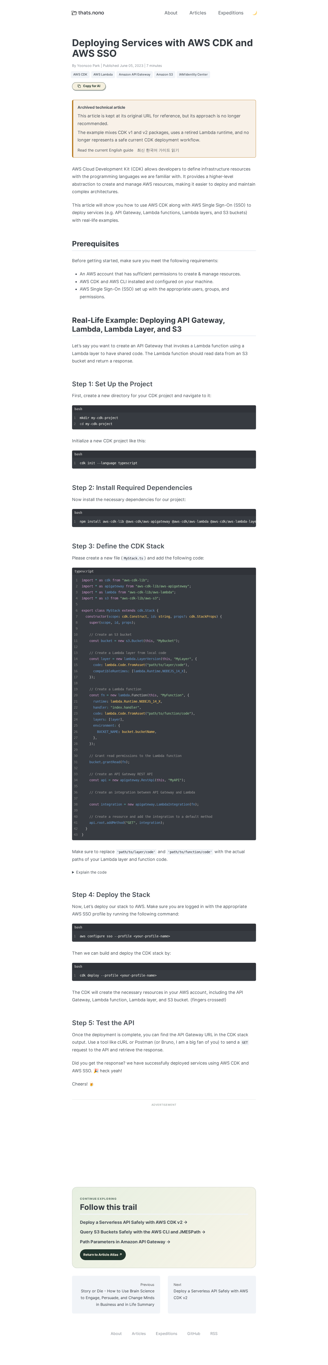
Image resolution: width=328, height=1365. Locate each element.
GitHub (193, 1333)
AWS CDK (80, 74)
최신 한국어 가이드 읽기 (158, 150)
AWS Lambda (103, 74)
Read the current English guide (105, 150)
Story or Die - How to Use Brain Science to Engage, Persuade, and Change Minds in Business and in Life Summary (117, 1294)
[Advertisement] (164, 1143)
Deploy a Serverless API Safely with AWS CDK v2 (134, 1222)
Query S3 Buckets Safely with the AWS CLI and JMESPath (143, 1231)
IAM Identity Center (193, 74)
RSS (214, 1333)
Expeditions (230, 13)
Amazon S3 (164, 74)
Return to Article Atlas (102, 1255)
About (170, 13)
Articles (197, 13)
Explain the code (91, 872)
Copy (247, 417)
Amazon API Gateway (134, 74)
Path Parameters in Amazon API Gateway (125, 1241)
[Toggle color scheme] (254, 13)
